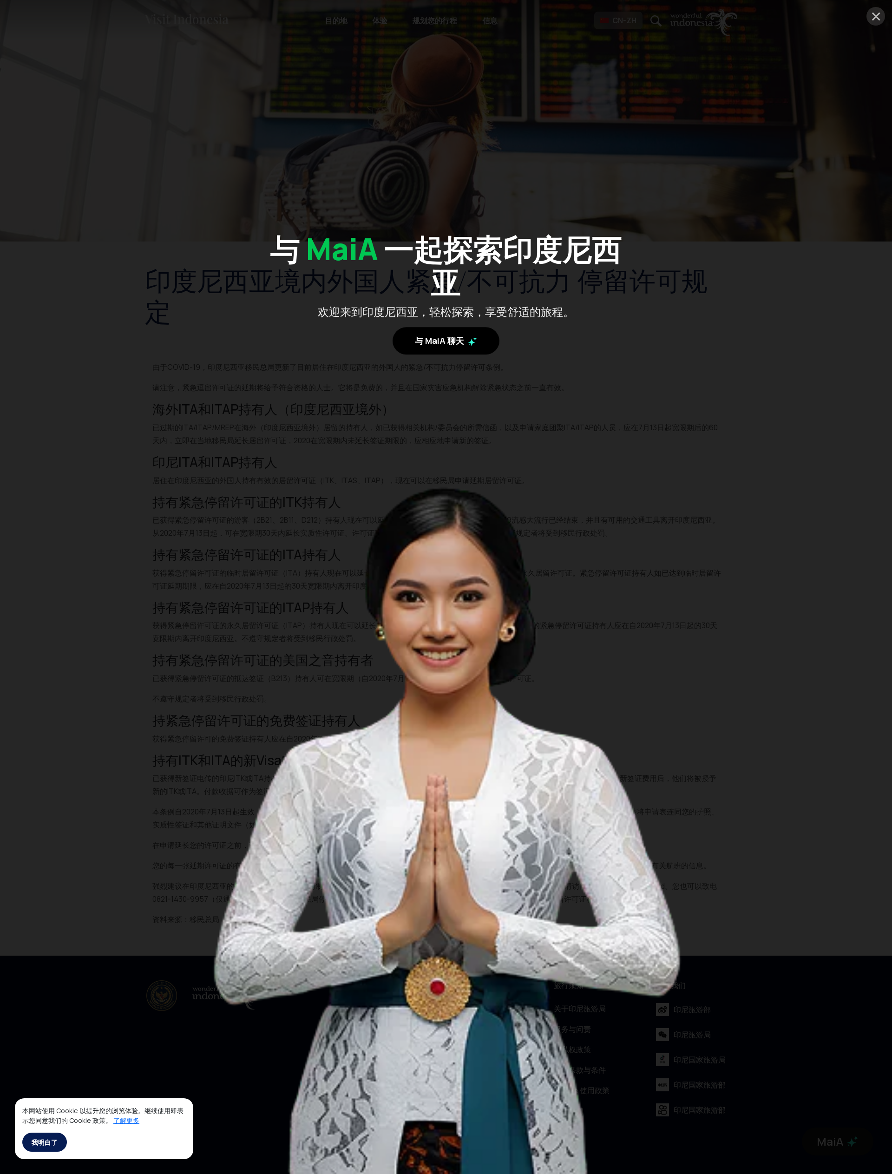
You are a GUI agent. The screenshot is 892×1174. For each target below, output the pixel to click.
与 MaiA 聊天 (440, 340)
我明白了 (45, 1142)
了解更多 (126, 1120)
